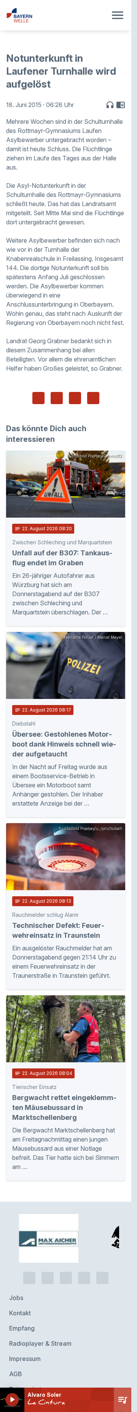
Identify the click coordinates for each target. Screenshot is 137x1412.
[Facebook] (66, 1248)
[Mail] (102, 1248)
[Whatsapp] (47, 1248)
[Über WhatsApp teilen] (75, 398)
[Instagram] (84, 1248)
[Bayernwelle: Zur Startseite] (56, 15)
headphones (110, 104)
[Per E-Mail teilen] (93, 398)
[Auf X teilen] (57, 398)
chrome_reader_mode (120, 104)
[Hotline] (29, 1248)
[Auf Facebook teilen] (38, 398)
